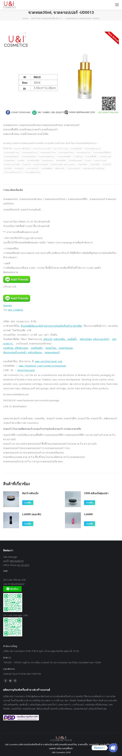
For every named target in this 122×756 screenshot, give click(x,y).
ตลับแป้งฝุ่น (86, 339)
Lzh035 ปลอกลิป (31, 514)
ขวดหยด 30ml (105, 156)
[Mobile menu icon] (117, 5)
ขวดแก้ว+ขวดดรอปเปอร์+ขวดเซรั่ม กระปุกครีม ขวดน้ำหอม (38, 143)
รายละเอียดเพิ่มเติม (13, 189)
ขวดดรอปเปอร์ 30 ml (48, 152)
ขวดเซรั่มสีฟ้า (61, 160)
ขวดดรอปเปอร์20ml (11, 156)
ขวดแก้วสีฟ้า (95, 164)
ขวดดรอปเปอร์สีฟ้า (64, 156)
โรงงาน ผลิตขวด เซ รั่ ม (13, 172)
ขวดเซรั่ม (20, 160)
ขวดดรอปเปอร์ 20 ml (29, 152)
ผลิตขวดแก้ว (60, 168)
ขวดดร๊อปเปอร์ (76, 149)
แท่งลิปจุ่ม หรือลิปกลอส (15, 348)
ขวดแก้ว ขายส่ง (100, 160)
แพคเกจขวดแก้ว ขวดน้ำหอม (93, 168)
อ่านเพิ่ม (27, 503)
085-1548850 (15, 309)
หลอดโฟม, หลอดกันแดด (59, 348)
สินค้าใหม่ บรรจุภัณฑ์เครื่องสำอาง (81, 143)
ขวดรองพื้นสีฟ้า (91, 156)
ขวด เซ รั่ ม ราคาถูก (60, 149)
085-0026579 (17, 560)
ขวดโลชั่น (8, 168)
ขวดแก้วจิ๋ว (26, 164)
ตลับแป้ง (47, 339)
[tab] (61, 188)
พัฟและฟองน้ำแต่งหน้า (15, 352)
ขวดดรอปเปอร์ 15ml (11, 152)
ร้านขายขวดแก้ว (74, 168)
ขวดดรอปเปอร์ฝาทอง (46, 156)
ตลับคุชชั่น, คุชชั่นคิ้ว (65, 339)
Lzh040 (88, 514)
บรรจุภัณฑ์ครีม (47, 168)
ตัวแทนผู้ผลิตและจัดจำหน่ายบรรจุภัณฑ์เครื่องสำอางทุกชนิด (51, 326)
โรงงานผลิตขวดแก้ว (32, 172)
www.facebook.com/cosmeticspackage (42, 366)
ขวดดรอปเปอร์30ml (29, 156)
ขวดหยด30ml (9, 160)
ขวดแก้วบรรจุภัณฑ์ (41, 164)
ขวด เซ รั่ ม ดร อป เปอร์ (41, 149)
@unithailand (26, 370)
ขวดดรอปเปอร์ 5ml (83, 152)
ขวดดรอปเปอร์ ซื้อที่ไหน (102, 152)
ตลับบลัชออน (35, 352)
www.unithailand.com (48, 361)
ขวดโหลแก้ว (19, 168)
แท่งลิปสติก (37, 348)
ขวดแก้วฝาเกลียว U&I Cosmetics (62, 164)
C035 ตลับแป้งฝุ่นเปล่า (96, 493)
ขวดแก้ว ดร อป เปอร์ (12, 164)
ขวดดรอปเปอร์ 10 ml (92, 149)
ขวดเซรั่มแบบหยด (75, 160)
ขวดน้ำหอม (78, 156)
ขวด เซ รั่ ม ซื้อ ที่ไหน (22, 149)
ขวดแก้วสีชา (83, 164)
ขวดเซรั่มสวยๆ (47, 160)
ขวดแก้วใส (107, 164)
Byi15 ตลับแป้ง (30, 493)
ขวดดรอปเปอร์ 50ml (66, 152)
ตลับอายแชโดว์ (101, 339)
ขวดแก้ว (88, 160)
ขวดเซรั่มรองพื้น (33, 160)
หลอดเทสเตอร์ (52, 352)
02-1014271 (23, 565)
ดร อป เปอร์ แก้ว (33, 168)
